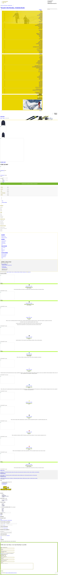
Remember (7, 523)
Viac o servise (2, 472)
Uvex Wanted (29, 370)
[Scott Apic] (29, 426)
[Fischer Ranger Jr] (29, 396)
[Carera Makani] (29, 347)
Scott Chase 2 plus (29, 448)
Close (1, 519)
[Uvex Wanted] (29, 364)
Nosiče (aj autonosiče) (3, 255)
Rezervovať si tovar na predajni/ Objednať (30, 183)
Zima (31, 317)
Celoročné (2, 116)
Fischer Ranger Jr (29, 403)
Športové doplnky (3, 247)
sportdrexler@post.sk (4, 483)
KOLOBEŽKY (3, 234)
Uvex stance (29, 318)
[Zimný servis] (32, 109)
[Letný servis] (40, 97)
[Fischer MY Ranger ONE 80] (29, 296)
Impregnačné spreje (3, 256)
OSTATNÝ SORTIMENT (4, 252)
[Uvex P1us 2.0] (29, 410)
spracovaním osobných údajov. (11, 572)
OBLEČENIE (3, 239)
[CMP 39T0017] (2, 169)
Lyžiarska (27, 317)
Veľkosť (1, 178)
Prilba (29, 317)
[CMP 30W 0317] (2, 174)
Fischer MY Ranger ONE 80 (29, 304)
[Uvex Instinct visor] (29, 380)
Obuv (2, 244)
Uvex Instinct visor (29, 386)
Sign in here (8, 535)
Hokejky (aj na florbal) (4, 254)
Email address (2, 531)
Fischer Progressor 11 (29, 287)
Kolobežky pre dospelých (4, 237)
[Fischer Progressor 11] (29, 279)
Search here (1, 512)
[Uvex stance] (29, 311)
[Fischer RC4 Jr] (29, 331)
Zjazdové (27, 464)
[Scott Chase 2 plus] (29, 441)
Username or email (2, 523)
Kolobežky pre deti (3, 236)
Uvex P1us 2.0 (29, 417)
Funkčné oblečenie (3, 243)
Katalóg (4, 118)
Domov (1, 118)
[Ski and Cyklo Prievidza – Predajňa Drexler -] (12, 7)
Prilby (2, 248)
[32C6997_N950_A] (3, 125)
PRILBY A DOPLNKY (4, 246)
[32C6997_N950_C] (3, 162)
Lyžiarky (31, 464)
